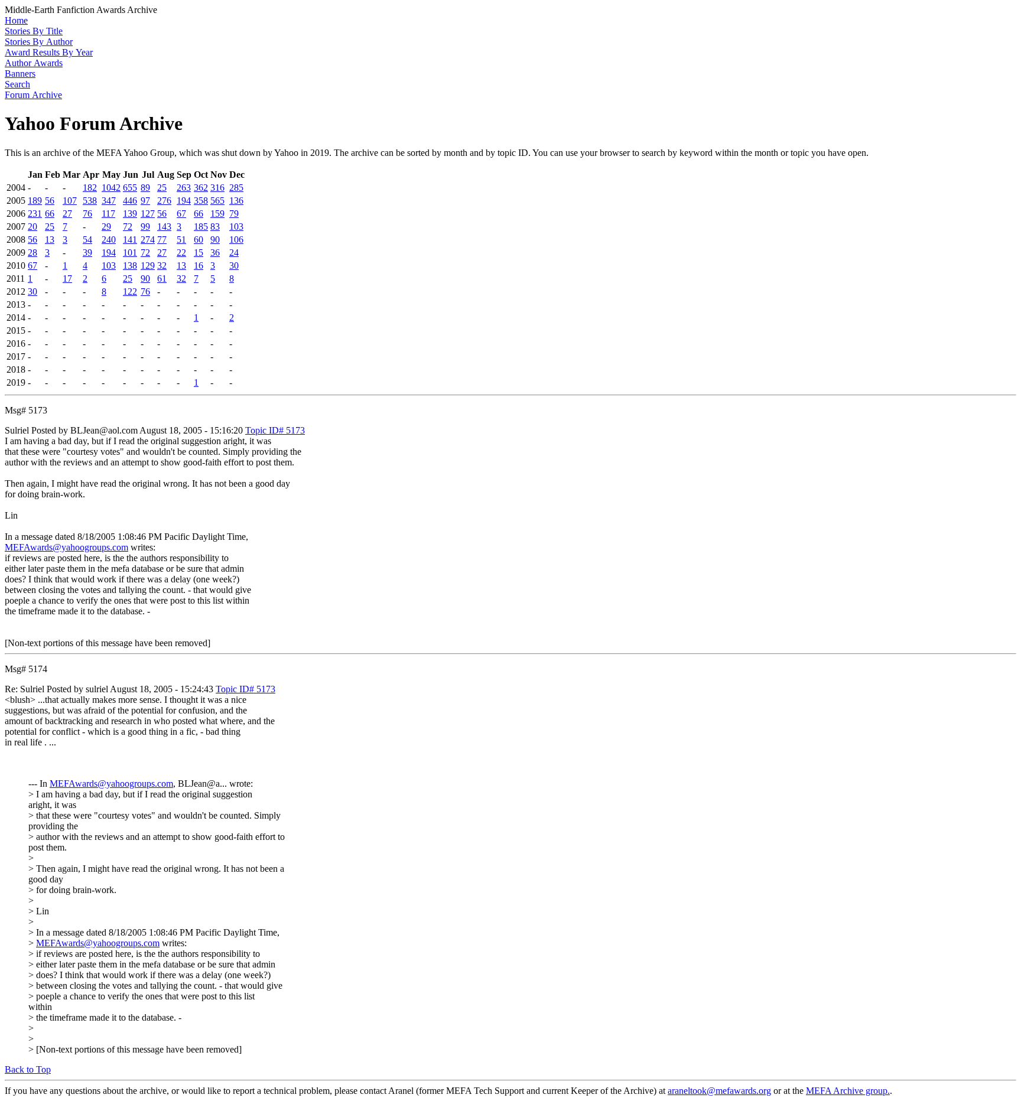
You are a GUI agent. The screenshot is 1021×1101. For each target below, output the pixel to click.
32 (162, 265)
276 (164, 201)
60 (198, 239)
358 (201, 201)
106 (236, 239)
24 (234, 252)
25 (162, 188)
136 (236, 201)
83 (215, 226)
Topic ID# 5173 (275, 430)
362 (201, 188)
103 (236, 226)
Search (17, 84)
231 (35, 214)
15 (198, 252)
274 (148, 239)
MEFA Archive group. (848, 1091)
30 (234, 265)
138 (130, 265)
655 (130, 188)
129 (148, 265)
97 (145, 201)
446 (130, 201)
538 (90, 201)
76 (87, 214)
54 (87, 239)
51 (181, 239)
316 (217, 188)
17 (67, 278)
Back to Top (28, 1069)
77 (162, 239)
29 (106, 226)
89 (145, 188)
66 (49, 214)
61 (162, 278)
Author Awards (34, 63)
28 (32, 252)
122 (130, 291)
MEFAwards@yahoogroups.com (66, 547)
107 (70, 201)
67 (181, 214)
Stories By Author (39, 42)
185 (201, 226)
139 (130, 214)
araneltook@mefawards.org (719, 1091)
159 (217, 214)
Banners (20, 74)
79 (234, 214)
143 (164, 226)
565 (217, 201)
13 (49, 239)
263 (184, 188)
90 (215, 239)
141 (130, 239)
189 (35, 201)
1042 (111, 188)
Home (16, 20)
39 (87, 252)
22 (181, 252)
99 (145, 226)
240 (109, 239)
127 (148, 214)
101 (130, 252)
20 (32, 226)
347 (109, 201)
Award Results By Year (49, 52)
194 (184, 201)
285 (236, 188)
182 (90, 188)
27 (67, 214)
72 (127, 226)
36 (215, 252)
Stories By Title (34, 31)
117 (108, 214)
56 (49, 201)
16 (198, 265)
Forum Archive (33, 95)
